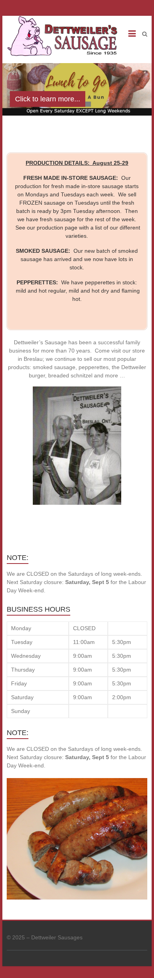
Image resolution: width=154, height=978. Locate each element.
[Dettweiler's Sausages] (62, 37)
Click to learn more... (47, 99)
